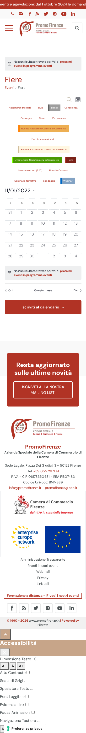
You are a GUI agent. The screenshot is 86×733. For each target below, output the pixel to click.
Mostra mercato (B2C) (30, 170)
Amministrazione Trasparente (43, 559)
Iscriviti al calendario (40, 307)
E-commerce (59, 118)
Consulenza (71, 107)
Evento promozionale (43, 139)
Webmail (43, 571)
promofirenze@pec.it (61, 488)
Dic (76, 290)
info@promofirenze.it (25, 488)
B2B (40, 107)
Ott (10, 290)
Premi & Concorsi (58, 170)
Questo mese (43, 290)
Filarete (43, 625)
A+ (21, 665)
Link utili (43, 584)
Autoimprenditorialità (20, 107)
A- (4, 665)
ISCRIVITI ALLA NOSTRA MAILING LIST (43, 389)
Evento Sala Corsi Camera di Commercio (37, 160)
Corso (42, 118)
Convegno (26, 118)
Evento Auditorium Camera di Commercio (43, 128)
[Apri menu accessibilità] (5, 634)
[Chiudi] (5, 652)
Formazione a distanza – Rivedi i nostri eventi (43, 595)
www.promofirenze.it (44, 621)
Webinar (67, 181)
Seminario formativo (25, 181)
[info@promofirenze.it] (21, 13)
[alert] (43, 64)
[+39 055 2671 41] (13, 13)
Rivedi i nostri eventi (43, 565)
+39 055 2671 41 (46, 471)
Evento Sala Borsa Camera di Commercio (44, 149)
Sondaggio (49, 181)
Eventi (9, 87)
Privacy (42, 578)
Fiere (70, 160)
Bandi (54, 107)
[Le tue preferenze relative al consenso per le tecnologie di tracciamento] (25, 728)
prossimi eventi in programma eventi (43, 64)
